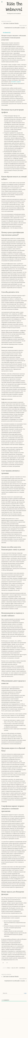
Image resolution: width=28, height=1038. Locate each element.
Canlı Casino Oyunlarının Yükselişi (9, 23)
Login (25, 993)
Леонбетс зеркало (16, 81)
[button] (5, 32)
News (8, 967)
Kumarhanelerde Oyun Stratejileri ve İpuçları (16, 27)
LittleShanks (22, 967)
